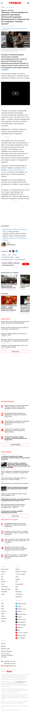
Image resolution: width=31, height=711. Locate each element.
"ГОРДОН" (5, 70)
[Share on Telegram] (16, 251)
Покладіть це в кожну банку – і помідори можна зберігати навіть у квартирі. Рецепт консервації (16, 533)
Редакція (3, 646)
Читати (25, 264)
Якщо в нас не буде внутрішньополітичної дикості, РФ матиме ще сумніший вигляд (15, 322)
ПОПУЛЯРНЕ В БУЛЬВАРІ (9, 519)
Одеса (2, 608)
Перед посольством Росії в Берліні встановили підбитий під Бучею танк (9, 286)
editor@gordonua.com (10, 665)
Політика (3, 571)
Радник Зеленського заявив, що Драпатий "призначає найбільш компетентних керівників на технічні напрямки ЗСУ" (16, 407)
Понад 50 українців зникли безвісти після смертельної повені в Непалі (17, 488)
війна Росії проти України (8, 257)
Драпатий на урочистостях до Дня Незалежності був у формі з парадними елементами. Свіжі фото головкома (15, 548)
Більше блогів (15, 351)
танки (9, 254)
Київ (2, 603)
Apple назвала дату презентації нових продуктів (15, 483)
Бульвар (4, 293)
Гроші (2, 574)
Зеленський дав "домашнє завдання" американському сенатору (12, 511)
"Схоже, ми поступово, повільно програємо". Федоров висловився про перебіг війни (15, 438)
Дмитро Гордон (22, 603)
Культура (3, 581)
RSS (19, 630)
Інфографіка (4, 591)
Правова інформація (6, 651)
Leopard (17, 257)
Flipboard (20, 627)
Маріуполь (3, 618)
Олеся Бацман (21, 622)
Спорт (2, 579)
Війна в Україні (9, 7)
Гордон (3, 7)
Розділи (18, 566)
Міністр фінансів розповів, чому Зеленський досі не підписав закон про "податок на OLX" (15, 499)
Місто (2, 600)
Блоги (17, 576)
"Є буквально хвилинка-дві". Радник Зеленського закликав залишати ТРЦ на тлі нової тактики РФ (15, 458)
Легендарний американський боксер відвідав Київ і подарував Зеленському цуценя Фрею (15, 415)
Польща (4, 254)
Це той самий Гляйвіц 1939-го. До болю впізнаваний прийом (14, 346)
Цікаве (2, 594)
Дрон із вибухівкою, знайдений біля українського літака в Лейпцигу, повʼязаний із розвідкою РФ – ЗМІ (15, 473)
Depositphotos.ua (21, 681)
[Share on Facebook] (10, 251)
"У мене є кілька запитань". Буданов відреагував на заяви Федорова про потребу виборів (14, 430)
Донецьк (3, 611)
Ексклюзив (18, 584)
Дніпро (3, 616)
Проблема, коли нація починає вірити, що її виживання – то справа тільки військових (15, 340)
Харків (2, 613)
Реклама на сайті (5, 648)
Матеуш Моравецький (20, 259)
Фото (17, 586)
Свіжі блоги (5, 319)
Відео (17, 589)
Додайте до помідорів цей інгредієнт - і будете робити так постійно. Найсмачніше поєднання (9, 308)
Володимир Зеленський (7, 259)
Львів (2, 606)
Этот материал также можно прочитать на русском (15, 29)
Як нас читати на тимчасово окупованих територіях (7, 655)
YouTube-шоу (19, 594)
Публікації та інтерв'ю (21, 571)
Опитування (19, 591)
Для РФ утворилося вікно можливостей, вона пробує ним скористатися (14, 328)
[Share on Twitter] (13, 251)
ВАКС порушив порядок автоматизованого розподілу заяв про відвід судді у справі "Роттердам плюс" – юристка (13, 506)
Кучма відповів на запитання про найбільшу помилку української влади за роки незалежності (16, 422)
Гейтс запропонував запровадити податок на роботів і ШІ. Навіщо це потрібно (14, 478)
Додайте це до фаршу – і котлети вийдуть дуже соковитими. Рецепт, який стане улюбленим (16, 556)
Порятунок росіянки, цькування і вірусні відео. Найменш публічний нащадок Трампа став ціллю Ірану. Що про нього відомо (15, 465)
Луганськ (3, 621)
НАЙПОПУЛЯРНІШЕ (7, 401)
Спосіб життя (4, 586)
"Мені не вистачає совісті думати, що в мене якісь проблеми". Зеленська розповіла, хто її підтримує (17, 540)
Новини (3, 566)
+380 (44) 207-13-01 (9, 661)
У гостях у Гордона (20, 574)
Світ (2, 576)
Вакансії (3, 643)
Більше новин (15, 516)
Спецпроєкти (19, 596)
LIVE (17, 581)
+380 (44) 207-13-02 (9, 663)
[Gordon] (15, 3)
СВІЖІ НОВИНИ (6, 452)
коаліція (14, 254)
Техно (2, 584)
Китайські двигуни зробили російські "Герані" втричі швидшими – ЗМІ (14, 494)
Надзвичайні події (5, 589)
